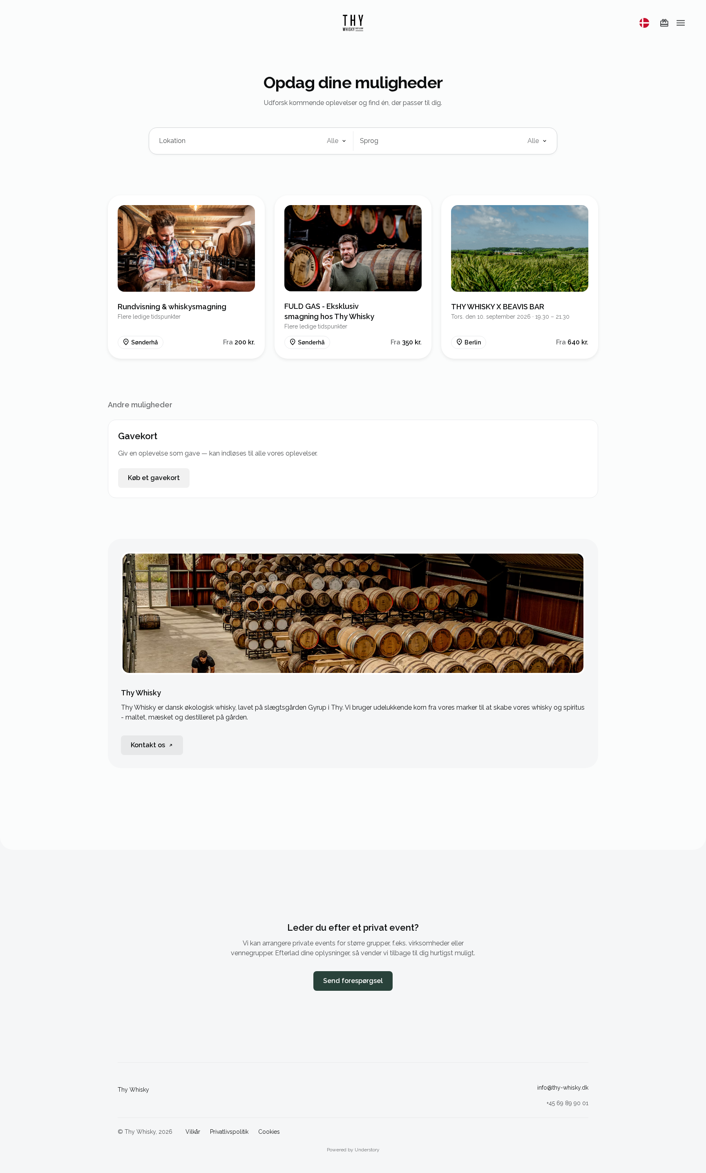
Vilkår (192, 1131)
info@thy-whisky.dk (562, 1087)
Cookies (269, 1131)
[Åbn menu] (680, 23)
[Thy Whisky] (353, 23)
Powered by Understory (353, 1150)
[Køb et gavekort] (664, 23)
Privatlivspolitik (229, 1131)
